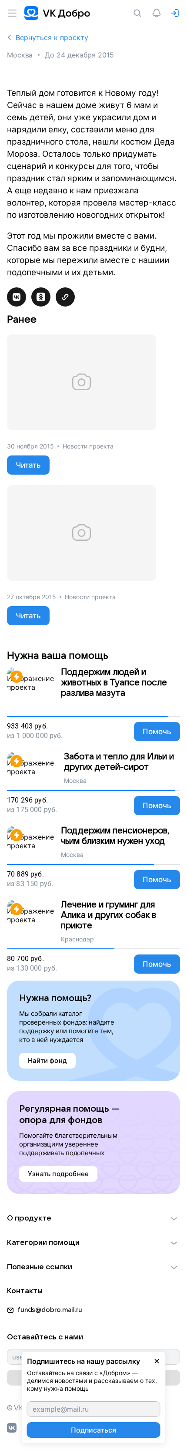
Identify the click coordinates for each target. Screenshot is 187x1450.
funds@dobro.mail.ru (49, 1309)
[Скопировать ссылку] (65, 297)
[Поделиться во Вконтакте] (16, 297)
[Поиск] (139, 13)
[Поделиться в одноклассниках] (40, 297)
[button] (93, 1218)
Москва (20, 55)
